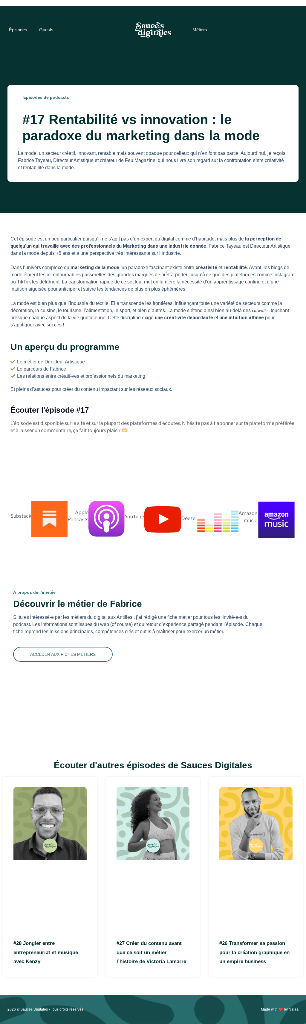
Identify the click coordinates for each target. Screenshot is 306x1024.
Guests (46, 29)
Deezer (189, 518)
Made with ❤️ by (280, 1009)
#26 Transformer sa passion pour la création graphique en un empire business (254, 952)
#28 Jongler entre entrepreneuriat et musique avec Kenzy (45, 952)
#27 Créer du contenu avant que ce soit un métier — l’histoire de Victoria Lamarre (151, 952)
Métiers (199, 29)
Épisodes (18, 29)
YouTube (134, 516)
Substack (20, 516)
